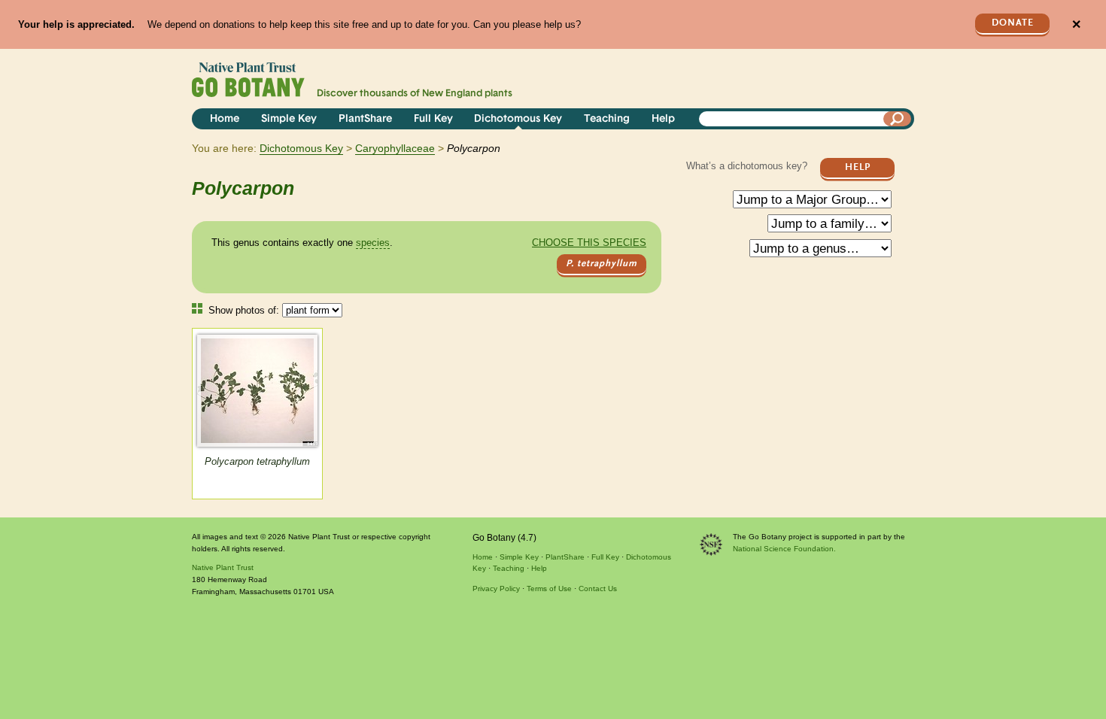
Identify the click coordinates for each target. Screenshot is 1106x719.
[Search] (897, 118)
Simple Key (289, 119)
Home (224, 119)
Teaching (607, 119)
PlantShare (365, 119)
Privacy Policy (496, 588)
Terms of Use (549, 588)
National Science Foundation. (784, 549)
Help (663, 119)
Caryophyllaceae (395, 148)
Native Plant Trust (223, 567)
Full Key (433, 119)
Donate (1013, 23)
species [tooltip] (373, 242)
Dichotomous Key (518, 119)
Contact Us (598, 588)
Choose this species (589, 242)
